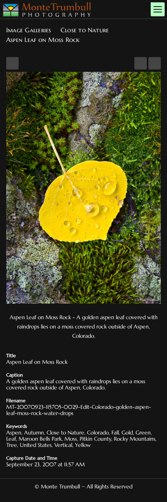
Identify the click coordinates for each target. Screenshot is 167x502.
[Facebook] (74, 495)
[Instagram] (87, 495)
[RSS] (93, 495)
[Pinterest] (80, 495)
